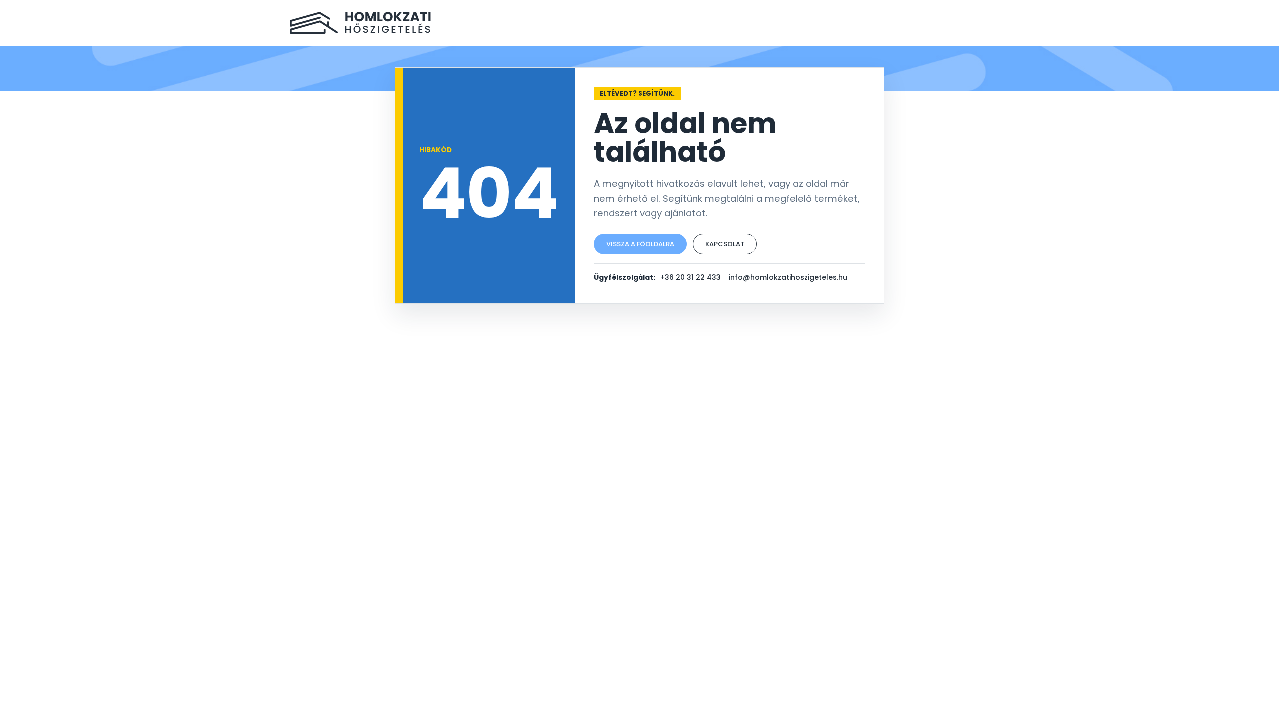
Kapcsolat (724, 244)
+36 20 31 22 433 (690, 277)
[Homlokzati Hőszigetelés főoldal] (360, 23)
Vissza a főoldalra (640, 244)
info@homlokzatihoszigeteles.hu (788, 277)
